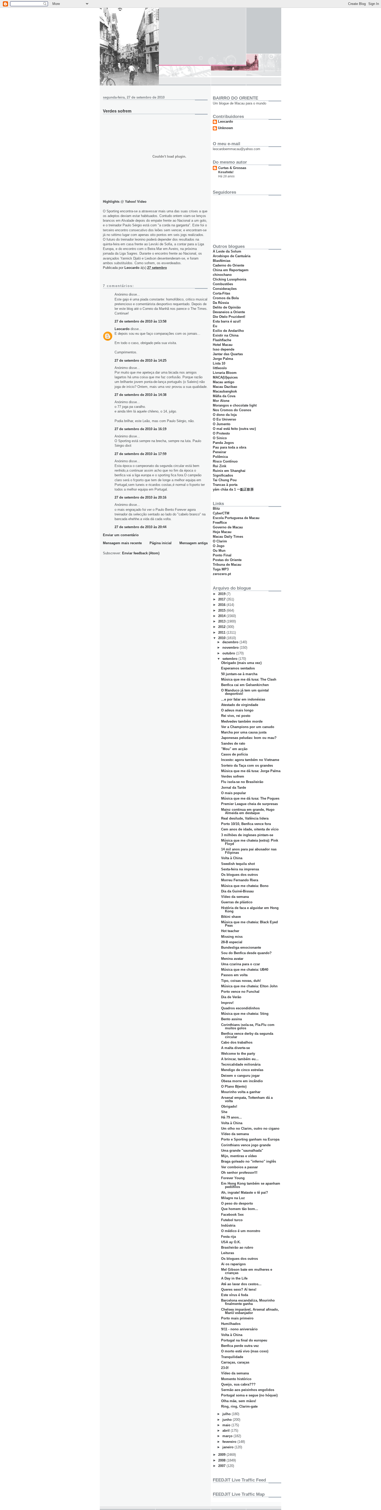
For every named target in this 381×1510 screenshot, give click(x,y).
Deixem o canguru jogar (240, 1076)
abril (226, 1430)
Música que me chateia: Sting (245, 1014)
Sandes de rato (233, 743)
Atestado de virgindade (239, 705)
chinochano (222, 275)
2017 (222, 599)
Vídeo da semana (235, 897)
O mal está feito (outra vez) (234, 429)
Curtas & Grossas (232, 168)
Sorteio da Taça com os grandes (247, 765)
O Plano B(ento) (233, 1086)
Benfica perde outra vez (240, 1346)
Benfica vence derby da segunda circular (247, 1035)
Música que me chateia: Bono (245, 886)
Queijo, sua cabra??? (238, 1384)
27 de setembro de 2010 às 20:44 (140, 527)
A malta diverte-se (235, 1048)
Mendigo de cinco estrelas (242, 1070)
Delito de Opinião (227, 307)
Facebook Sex (232, 1215)
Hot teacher (230, 931)
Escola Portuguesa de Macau (236, 518)
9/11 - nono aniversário (239, 1329)
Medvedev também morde (242, 721)
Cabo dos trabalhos (236, 1042)
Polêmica (220, 457)
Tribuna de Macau (227, 565)
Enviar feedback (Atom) (140, 553)
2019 (222, 594)
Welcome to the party (238, 1053)
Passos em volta (234, 975)
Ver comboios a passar (239, 1167)
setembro (230, 659)
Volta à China (231, 858)
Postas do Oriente (227, 560)
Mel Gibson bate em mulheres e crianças (246, 1271)
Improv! (227, 1003)
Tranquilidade (232, 1357)
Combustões (223, 284)
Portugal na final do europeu (244, 1340)
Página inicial (161, 543)
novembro (231, 647)
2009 (222, 1455)
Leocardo (122, 329)
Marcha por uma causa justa (243, 732)
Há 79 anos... (231, 1117)
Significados (223, 475)
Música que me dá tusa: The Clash (248, 679)
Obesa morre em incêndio (242, 1081)
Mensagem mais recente (122, 543)
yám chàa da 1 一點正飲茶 (233, 489)
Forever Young (233, 1178)
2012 (222, 627)
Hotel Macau (222, 345)
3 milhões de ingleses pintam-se (247, 835)
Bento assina (231, 1019)
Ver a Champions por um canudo (247, 727)
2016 (222, 605)
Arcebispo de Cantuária (231, 256)
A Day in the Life (234, 1278)
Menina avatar (232, 959)
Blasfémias (221, 261)
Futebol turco (232, 1220)
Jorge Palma (223, 359)
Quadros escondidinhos (240, 1008)
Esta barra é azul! (227, 321)
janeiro (228, 1447)
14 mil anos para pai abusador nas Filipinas (249, 851)
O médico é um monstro (240, 1231)
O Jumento (221, 424)
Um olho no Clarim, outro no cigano (250, 1128)
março (228, 1436)
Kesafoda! (226, 172)
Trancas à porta (225, 485)
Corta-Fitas (221, 293)
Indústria (228, 1225)
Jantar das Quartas (228, 354)
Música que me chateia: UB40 (244, 969)
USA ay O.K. (231, 1242)
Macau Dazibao (225, 387)
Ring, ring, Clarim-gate (239, 1406)
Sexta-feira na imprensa (240, 869)
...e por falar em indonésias (243, 699)
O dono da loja (225, 415)
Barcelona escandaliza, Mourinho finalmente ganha (248, 1302)
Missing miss (232, 937)
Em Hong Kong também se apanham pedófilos (250, 1185)
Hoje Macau (222, 532)
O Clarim (220, 541)
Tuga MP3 (221, 569)
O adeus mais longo (237, 710)
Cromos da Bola (226, 298)
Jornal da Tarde (233, 787)
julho (227, 1414)
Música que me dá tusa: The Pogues (250, 798)
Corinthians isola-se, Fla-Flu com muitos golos (247, 1026)
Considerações (225, 289)
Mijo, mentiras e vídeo (239, 1156)
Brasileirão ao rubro (237, 1247)
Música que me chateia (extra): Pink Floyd (249, 842)
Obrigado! (229, 1106)
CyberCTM (221, 513)
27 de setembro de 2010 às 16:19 (140, 429)
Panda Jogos (223, 443)
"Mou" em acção (234, 749)
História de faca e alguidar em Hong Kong (250, 909)
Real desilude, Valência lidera (245, 818)
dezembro (230, 642)
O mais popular (233, 793)
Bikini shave (231, 917)
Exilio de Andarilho (228, 331)
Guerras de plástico (236, 902)
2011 (222, 632)
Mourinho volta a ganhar (240, 1092)
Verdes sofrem (232, 776)
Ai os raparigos (233, 1264)
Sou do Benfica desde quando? (246, 953)
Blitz (216, 509)
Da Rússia (221, 303)
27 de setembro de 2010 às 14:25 (140, 360)
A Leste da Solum (227, 251)
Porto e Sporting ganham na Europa (250, 1139)
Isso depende (223, 349)
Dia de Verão (231, 997)
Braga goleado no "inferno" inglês (248, 1161)
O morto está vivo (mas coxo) (244, 1351)
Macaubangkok (225, 391)
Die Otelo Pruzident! (229, 317)
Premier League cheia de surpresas (249, 804)
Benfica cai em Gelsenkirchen (245, 685)
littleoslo (220, 368)
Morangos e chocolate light (235, 405)
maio (226, 1425)
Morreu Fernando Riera (239, 880)
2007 (222, 1466)
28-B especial (231, 942)
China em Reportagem (231, 270)
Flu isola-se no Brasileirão (242, 782)
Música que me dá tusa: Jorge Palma (250, 771)
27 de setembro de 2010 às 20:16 (140, 497)
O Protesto (221, 433)
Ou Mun (219, 551)
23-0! (225, 1368)
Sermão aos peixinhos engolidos (247, 1390)
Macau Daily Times (228, 537)
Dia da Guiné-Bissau (237, 891)
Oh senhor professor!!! (239, 1173)
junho (227, 1420)
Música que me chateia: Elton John (249, 986)
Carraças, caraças (235, 1362)
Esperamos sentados (238, 668)
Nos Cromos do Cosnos (232, 410)
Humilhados (231, 1324)
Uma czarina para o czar (240, 964)
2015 (222, 610)
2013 (222, 621)
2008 (222, 1460)
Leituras (227, 1253)
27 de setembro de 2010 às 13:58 (140, 321)
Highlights (111, 202)
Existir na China (225, 335)
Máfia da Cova (224, 396)
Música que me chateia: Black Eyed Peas (249, 923)
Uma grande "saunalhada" (242, 1150)
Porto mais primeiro (237, 1318)
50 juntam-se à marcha (239, 674)
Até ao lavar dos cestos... (241, 1284)
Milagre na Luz (233, 1198)
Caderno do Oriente (228, 265)
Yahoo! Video (135, 202)
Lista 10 (219, 363)
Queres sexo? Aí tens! (238, 1289)
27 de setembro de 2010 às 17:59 (140, 454)
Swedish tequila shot (238, 864)
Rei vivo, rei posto (235, 716)
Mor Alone (221, 401)
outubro (229, 653)
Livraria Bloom (225, 373)
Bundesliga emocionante (241, 947)
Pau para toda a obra (229, 447)
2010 (222, 638)
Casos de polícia (234, 754)
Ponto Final (222, 555)
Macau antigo (223, 382)
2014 (222, 616)
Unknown (225, 128)
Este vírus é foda (234, 1295)
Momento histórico (236, 1379)
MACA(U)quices (225, 377)
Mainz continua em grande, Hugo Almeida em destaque (247, 811)
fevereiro (229, 1442)
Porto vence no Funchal (240, 992)
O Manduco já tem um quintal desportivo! (245, 692)
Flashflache (222, 340)
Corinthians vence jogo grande (246, 1145)
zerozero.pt (222, 574)
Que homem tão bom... (239, 1209)
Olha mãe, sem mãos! (238, 1401)
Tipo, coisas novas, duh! (241, 981)
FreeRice (220, 523)
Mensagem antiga (193, 543)
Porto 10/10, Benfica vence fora (246, 824)
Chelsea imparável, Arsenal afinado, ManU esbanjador (250, 1311)
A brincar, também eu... (240, 1059)
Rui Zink (219, 466)
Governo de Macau (228, 527)
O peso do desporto (237, 1203)
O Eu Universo (224, 419)
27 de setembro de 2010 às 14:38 (140, 395)
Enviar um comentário (121, 535)
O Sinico (220, 438)
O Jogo (218, 546)
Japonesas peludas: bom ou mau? (249, 738)
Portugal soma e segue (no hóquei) (249, 1395)
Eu (215, 326)
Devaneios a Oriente (229, 312)
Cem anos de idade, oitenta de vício (250, 829)
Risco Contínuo (225, 461)
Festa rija (228, 1237)
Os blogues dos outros (239, 875)
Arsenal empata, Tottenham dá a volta (247, 1099)
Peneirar (219, 452)
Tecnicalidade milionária (240, 1064)
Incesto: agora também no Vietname (250, 760)
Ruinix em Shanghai (229, 471)
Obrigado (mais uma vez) (241, 663)
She (224, 1112)
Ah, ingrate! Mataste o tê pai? (244, 1192)
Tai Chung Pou (225, 480)
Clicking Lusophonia (229, 279)
